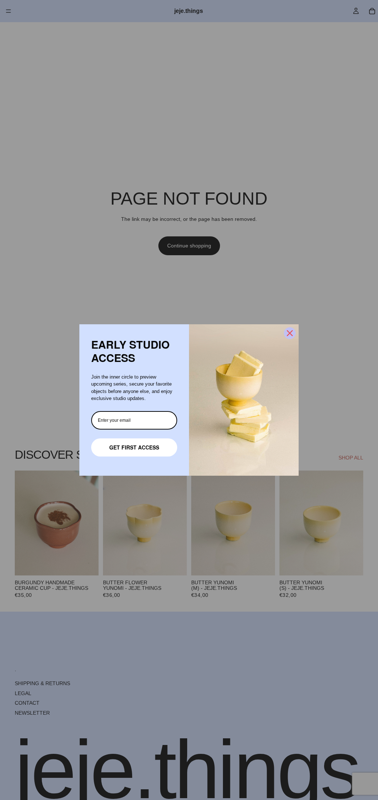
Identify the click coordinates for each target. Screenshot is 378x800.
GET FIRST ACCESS (134, 447)
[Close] (290, 333)
